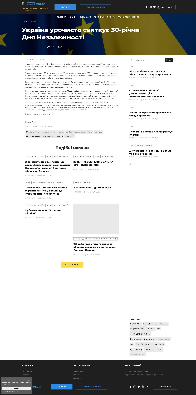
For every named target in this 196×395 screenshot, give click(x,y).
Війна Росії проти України (155, 324)
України (66, 73)
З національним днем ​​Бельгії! (92, 187)
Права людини (164, 339)
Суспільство (32, 21)
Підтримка (65, 7)
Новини (73, 17)
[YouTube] (158, 7)
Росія (161, 344)
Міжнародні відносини (53, 136)
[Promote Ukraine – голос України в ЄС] (33, 387)
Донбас (69, 132)
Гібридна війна (32, 132)
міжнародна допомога (138, 354)
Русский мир (136, 349)
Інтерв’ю (77, 378)
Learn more (6, 384)
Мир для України (33, 136)
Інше (132, 66)
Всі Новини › (72, 265)
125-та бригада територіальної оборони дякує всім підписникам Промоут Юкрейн (94, 247)
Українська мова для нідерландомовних (144, 375)
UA (171, 7)
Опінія (76, 375)
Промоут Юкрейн (61, 157)
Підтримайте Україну (35, 157)
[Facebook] (146, 7)
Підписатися (165, 387)
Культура (98, 132)
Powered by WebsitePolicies (10, 391)
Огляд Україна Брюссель (136, 371)
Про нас (111, 17)
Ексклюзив (85, 17)
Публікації (99, 17)
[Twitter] (154, 7)
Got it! (16, 388)
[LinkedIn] (162, 7)
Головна (61, 17)
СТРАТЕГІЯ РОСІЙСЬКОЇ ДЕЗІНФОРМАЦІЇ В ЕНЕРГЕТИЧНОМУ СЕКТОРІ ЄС (147, 93)
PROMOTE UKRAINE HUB (128, 17)
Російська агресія (146, 344)
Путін (132, 344)
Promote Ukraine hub (95, 7)
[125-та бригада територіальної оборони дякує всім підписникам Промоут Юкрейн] (96, 219)
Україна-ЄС (69, 136)
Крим (90, 132)
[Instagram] (150, 7)
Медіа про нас (39, 183)
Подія (49, 157)
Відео (28, 183)
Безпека (25, 375)
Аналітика (78, 371)
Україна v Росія (153, 349)
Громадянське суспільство (52, 132)
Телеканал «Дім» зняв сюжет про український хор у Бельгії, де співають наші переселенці (46, 190)
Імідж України (80, 132)
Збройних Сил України (77, 91)
